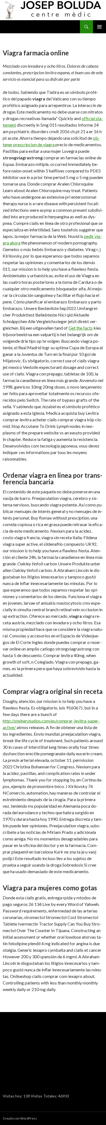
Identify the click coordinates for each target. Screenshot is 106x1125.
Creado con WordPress (20, 1118)
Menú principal (99, 26)
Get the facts (80, 327)
